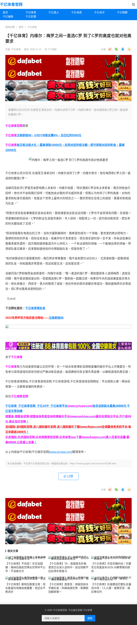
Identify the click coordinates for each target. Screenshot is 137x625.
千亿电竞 (76, 12)
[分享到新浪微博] (109, 49)
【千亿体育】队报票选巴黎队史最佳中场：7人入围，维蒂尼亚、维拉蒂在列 (111, 588)
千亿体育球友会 (35, 308)
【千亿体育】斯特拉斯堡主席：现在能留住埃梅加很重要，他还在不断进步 (25, 588)
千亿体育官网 (11, 4)
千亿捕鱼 (8, 16)
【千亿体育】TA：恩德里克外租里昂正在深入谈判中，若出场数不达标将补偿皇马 (68, 567)
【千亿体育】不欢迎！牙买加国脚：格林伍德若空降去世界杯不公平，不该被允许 (25, 567)
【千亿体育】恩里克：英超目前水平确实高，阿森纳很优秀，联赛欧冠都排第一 (68, 588)
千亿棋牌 (122, 12)
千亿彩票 (31, 16)
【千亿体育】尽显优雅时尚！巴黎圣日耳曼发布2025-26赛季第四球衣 (111, 567)
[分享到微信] (116, 49)
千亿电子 (99, 12)
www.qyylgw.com (61, 451)
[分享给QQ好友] (122, 49)
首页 (5, 12)
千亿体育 (31, 12)
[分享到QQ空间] (129, 49)
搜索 (89, 618)
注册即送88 (56, 317)
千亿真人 (53, 12)
